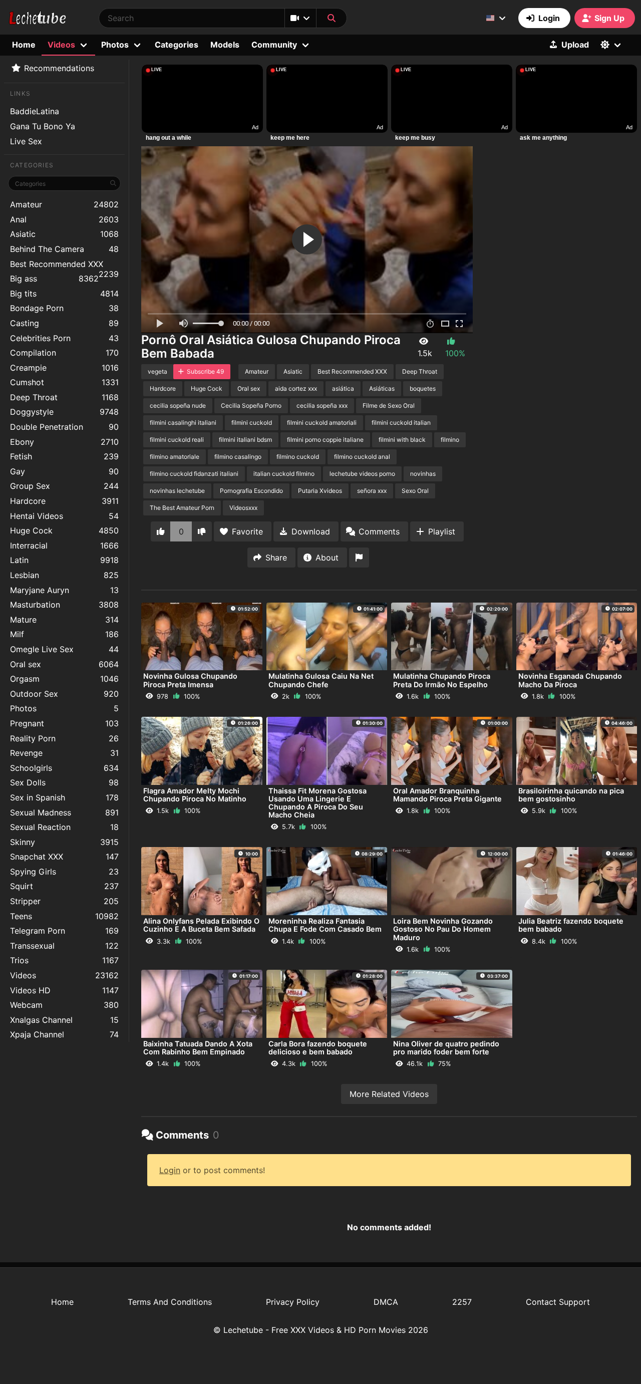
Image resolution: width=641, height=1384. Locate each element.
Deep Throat (64, 397)
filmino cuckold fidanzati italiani (194, 473)
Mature (64, 620)
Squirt (64, 886)
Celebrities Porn (64, 338)
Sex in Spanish (64, 797)
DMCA (386, 1302)
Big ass (54, 278)
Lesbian (64, 575)
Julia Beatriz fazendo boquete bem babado (570, 925)
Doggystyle (64, 412)
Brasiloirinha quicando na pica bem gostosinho (571, 794)
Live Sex (26, 141)
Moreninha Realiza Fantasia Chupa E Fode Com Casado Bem (325, 925)
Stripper (64, 901)
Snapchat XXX (64, 857)
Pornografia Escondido (251, 490)
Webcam (64, 1005)
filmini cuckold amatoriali (322, 422)
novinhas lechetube (177, 490)
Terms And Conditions (170, 1302)
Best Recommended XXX (64, 265)
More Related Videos (389, 1094)
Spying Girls (64, 872)
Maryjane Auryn (64, 590)
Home (24, 45)
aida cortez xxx (296, 388)
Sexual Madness (64, 812)
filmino (450, 439)
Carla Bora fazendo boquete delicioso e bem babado (317, 1047)
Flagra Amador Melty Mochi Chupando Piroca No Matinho (194, 794)
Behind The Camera (64, 249)
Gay (64, 471)
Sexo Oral (415, 490)
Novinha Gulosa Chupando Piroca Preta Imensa (190, 680)
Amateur (64, 204)
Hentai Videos (64, 516)
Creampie (64, 368)
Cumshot (64, 382)
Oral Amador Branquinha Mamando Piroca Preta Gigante (447, 794)
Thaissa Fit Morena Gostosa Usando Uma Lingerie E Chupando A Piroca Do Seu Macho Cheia (317, 802)
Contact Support (558, 1302)
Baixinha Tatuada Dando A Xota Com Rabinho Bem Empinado (197, 1047)
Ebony (64, 442)
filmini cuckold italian (401, 422)
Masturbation (64, 605)
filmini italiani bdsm (245, 439)
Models (224, 45)
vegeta (157, 371)
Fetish (64, 456)
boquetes (423, 388)
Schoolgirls (64, 768)
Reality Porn (64, 738)
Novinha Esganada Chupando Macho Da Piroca (570, 680)
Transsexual (64, 946)
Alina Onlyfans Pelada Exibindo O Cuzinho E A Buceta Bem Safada (201, 925)
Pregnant (64, 723)
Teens (64, 916)
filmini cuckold (251, 422)
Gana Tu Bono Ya (42, 126)
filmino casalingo (237, 456)
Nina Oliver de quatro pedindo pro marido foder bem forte (446, 1047)
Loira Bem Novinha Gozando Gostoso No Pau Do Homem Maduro (443, 929)
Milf (64, 634)
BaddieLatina (34, 111)
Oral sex (64, 664)
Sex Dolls (64, 782)
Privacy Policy (292, 1302)
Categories (176, 45)
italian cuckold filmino (283, 473)
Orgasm (64, 679)
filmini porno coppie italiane (325, 439)
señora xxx (372, 490)
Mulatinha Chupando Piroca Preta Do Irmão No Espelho (441, 680)
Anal (64, 219)
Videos (64, 975)
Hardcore (64, 501)
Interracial (64, 545)
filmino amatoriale (174, 456)
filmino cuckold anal (362, 456)
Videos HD (64, 990)
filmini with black (402, 439)
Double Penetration (64, 427)
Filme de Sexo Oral (389, 405)
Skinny (64, 842)
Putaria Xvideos (320, 490)
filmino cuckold (297, 456)
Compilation (64, 353)
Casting (64, 323)
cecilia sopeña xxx (322, 405)
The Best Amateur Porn (182, 507)
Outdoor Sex (64, 694)
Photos (64, 708)
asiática (343, 388)
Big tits (64, 294)
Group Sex (64, 486)
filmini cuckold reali (177, 439)
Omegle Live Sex (64, 649)
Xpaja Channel (64, 1034)
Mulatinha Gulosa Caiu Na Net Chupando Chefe (321, 680)
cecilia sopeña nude (178, 405)
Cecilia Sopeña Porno (251, 405)
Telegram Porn (64, 931)
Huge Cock (64, 530)
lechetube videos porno (362, 473)
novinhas (423, 473)
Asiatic (64, 234)
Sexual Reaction (64, 827)
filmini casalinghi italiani (183, 422)
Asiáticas (382, 388)
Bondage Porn (64, 308)
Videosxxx (243, 507)
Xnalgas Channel (64, 1020)
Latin (64, 560)
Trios (64, 960)
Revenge (64, 753)
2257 (462, 1302)
